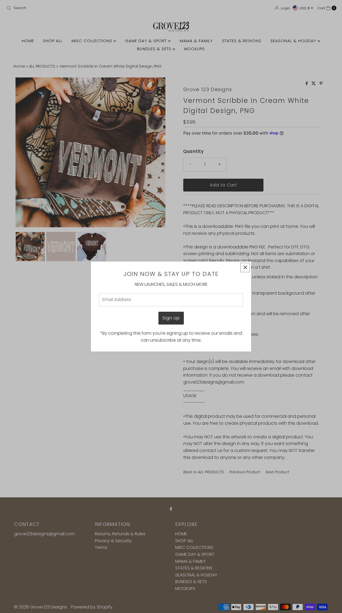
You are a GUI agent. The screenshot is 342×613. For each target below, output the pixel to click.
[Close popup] (245, 267)
